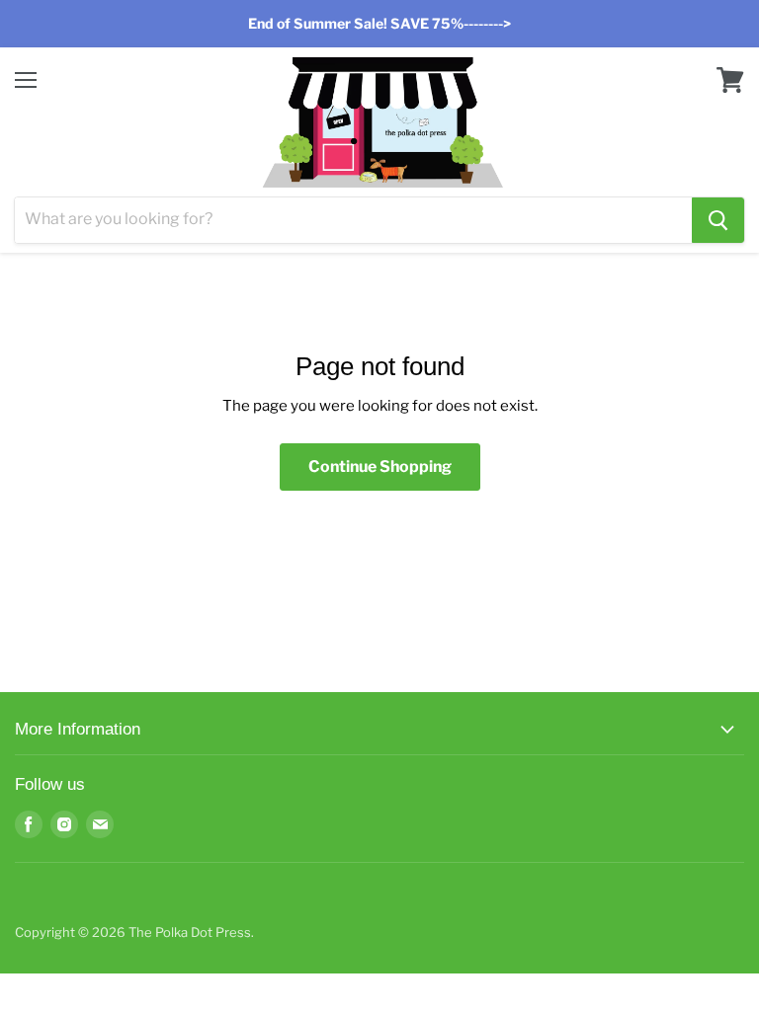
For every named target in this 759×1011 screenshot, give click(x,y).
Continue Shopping (380, 466)
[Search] (718, 220)
